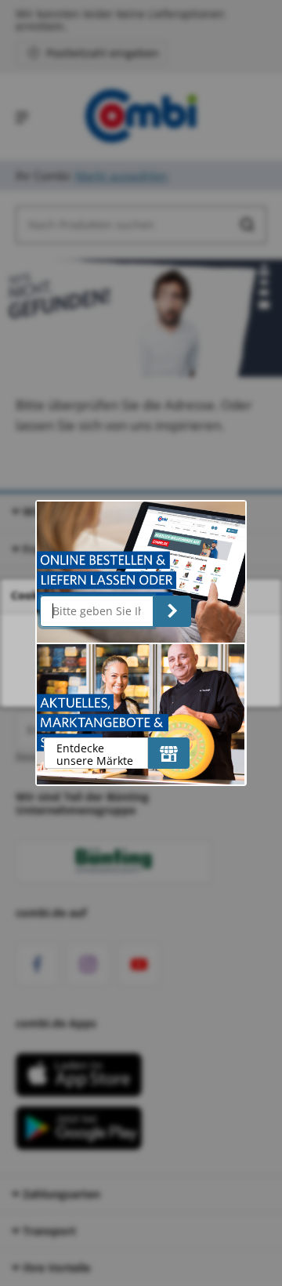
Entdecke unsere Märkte (94, 754)
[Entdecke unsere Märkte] (169, 753)
